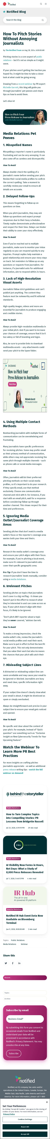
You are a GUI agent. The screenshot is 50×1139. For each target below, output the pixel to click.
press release (9, 769)
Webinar (24, 944)
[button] (41, 4)
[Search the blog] (43, 20)
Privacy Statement (24, 1041)
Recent (7, 978)
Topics (6, 993)
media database (18, 579)
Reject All (25, 1127)
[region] (25, 1119)
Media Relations (9, 944)
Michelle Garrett (10, 87)
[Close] (47, 1102)
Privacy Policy (9, 1114)
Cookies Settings (25, 1119)
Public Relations (18, 940)
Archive (7, 999)
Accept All (25, 1134)
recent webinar (25, 84)
